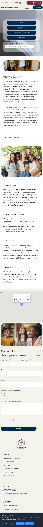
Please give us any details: (11, 401)
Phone (3, 369)
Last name (25, 360)
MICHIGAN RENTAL (9, 7)
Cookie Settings (8, 524)
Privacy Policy (9, 476)
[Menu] (26, 7)
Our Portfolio (9, 462)
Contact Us (8, 472)
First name (5, 360)
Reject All (20, 524)
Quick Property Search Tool (14, 43)
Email (3, 380)
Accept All (30, 524)
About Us (7, 465)
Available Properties (12, 458)
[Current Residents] (36, 468)
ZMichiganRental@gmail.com (15, 494)
